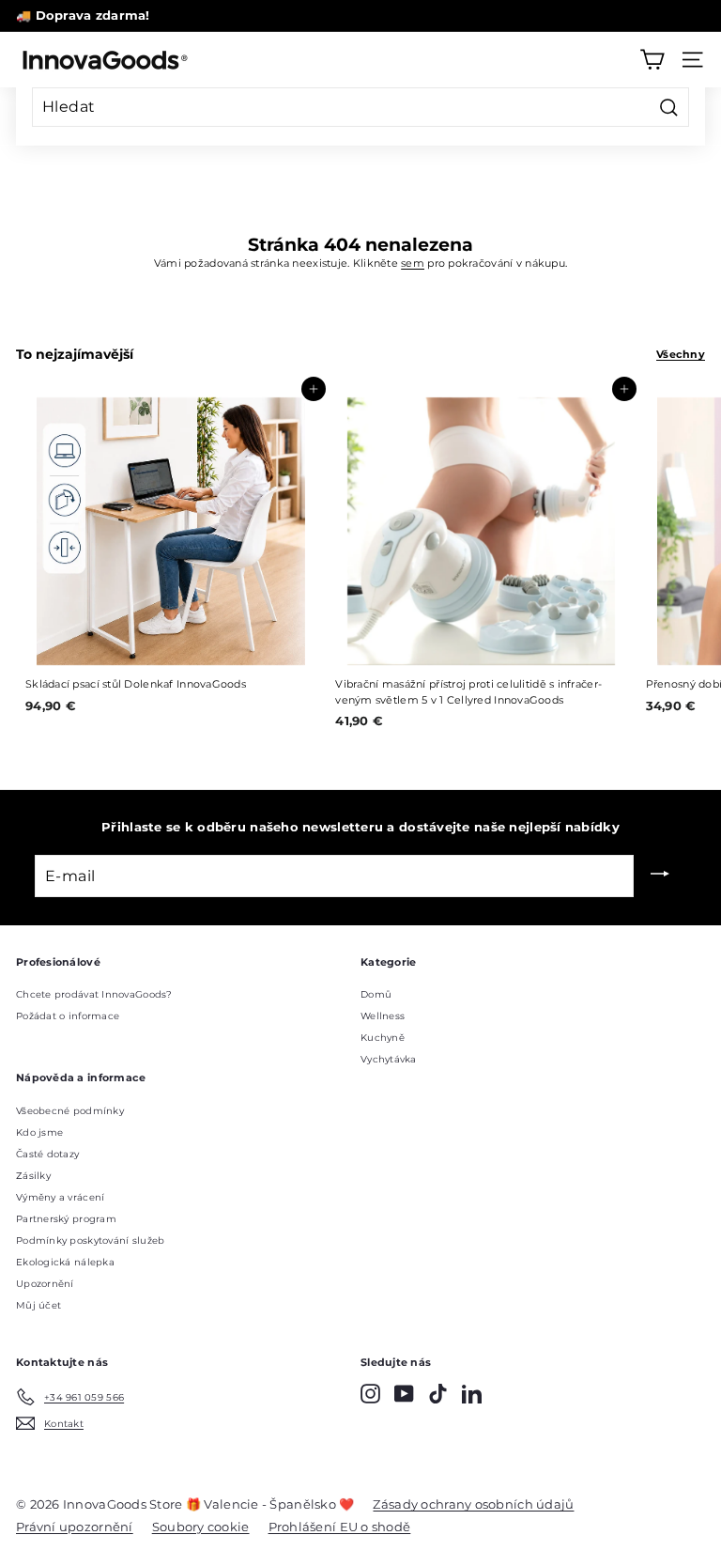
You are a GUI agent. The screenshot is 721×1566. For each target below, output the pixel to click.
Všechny (680, 354)
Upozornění (45, 1284)
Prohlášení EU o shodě (339, 1526)
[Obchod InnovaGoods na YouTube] (404, 1393)
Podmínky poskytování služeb (90, 1240)
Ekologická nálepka (65, 1262)
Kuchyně (382, 1037)
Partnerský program (66, 1219)
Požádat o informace (67, 1016)
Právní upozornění (74, 1526)
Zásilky (33, 1176)
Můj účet (38, 1305)
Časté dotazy (47, 1154)
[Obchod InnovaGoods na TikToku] (438, 1393)
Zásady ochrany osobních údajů (473, 1504)
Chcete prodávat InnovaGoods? (94, 994)
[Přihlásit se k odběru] (660, 875)
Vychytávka (388, 1059)
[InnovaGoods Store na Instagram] (370, 1393)
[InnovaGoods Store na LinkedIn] (472, 1393)
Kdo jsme (39, 1132)
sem (412, 263)
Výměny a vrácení (60, 1197)
